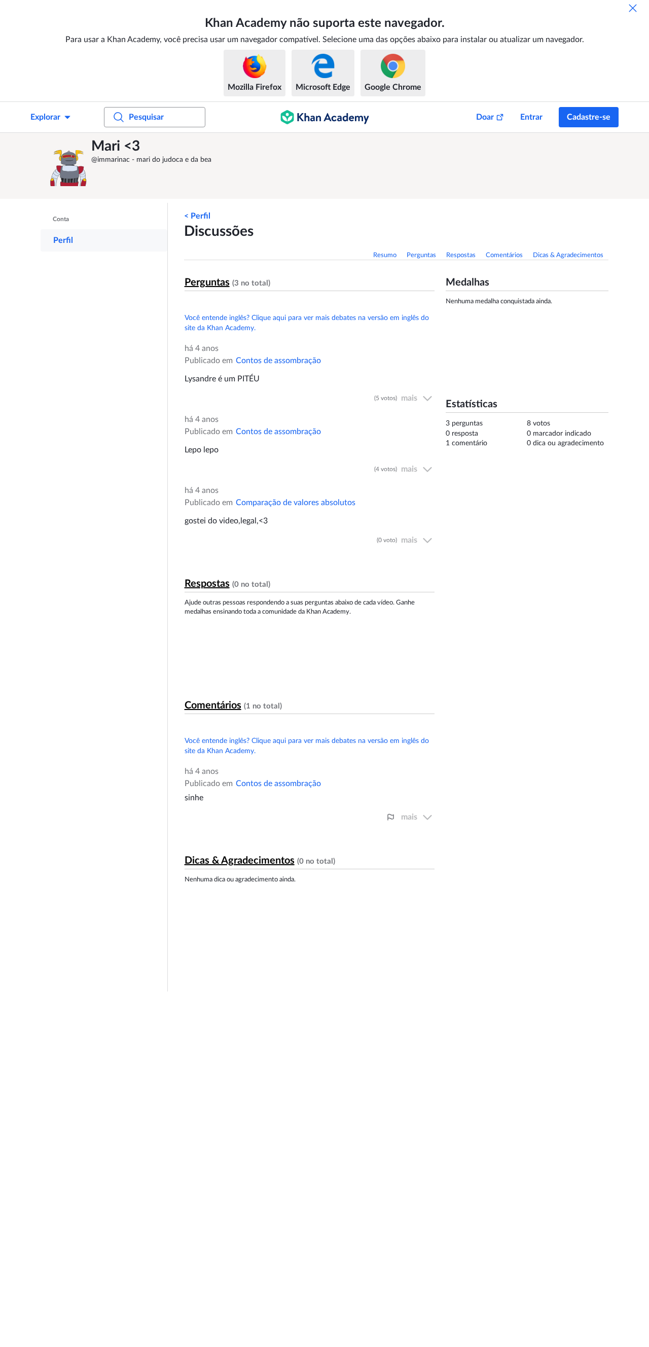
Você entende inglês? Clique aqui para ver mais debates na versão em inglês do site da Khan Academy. (307, 323)
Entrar (531, 117)
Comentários (504, 255)
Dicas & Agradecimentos (568, 255)
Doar (485, 117)
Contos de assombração (278, 361)
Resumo (384, 255)
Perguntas (421, 255)
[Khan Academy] (324, 117)
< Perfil (197, 216)
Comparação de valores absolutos (295, 503)
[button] (68, 166)
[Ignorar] (633, 8)
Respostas (461, 255)
